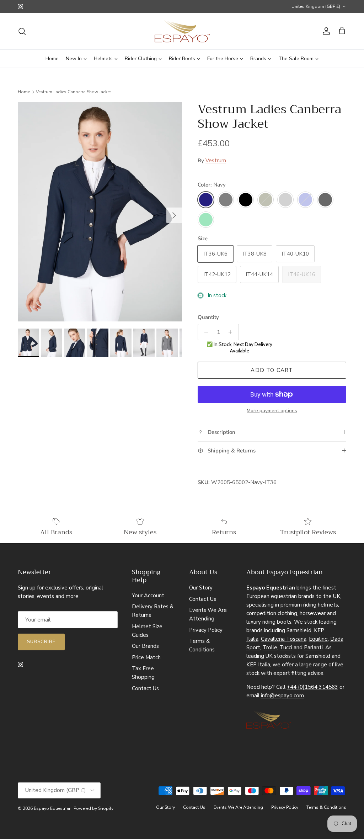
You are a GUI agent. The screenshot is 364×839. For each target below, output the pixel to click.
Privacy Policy (206, 630)
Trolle (270, 647)
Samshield (299, 630)
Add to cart (272, 370)
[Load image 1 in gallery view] (100, 211)
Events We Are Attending (238, 807)
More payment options (272, 411)
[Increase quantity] (232, 332)
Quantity (208, 317)
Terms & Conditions (326, 807)
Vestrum (215, 160)
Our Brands (145, 646)
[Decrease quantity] (204, 332)
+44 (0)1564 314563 (312, 687)
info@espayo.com (282, 695)
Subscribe (41, 642)
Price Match (146, 657)
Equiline (318, 639)
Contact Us (145, 688)
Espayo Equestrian (52, 808)
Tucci (286, 647)
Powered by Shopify (93, 808)
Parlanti (313, 647)
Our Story (201, 587)
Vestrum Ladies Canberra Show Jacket (73, 92)
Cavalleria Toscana (283, 639)
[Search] (22, 31)
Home (24, 92)
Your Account (148, 595)
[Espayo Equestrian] (182, 31)
